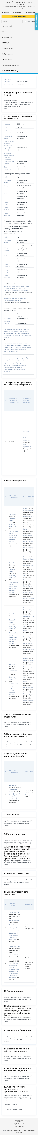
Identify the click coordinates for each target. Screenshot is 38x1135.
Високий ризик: (7, 59)
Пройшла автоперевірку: (10, 71)
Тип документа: (7, 37)
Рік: (3, 31)
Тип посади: (5, 43)
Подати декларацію (19, 16)
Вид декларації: (7, 26)
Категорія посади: (8, 48)
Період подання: (7, 54)
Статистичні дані (30, 12)
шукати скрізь (31, 21)
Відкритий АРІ (17, 12)
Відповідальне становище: (10, 65)
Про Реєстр (5, 12)
